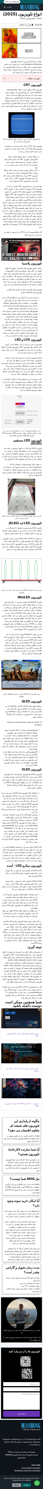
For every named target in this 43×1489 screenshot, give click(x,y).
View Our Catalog (10, 2)
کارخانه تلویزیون (21, 1457)
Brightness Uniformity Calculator (27, 1470)
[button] (9, 7)
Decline (16, 1485)
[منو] (5, 7)
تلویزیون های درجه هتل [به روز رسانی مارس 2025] (21, 1452)
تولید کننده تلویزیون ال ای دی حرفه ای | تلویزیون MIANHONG (21, 1455)
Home (39, 18)
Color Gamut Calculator (31, 1468)
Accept (26, 1485)
